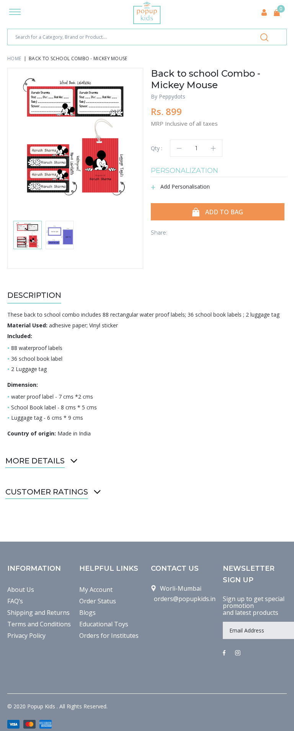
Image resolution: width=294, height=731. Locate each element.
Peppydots (172, 96)
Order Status (97, 601)
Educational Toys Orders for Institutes (109, 630)
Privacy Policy (26, 635)
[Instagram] (237, 653)
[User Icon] (264, 12)
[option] (75, 136)
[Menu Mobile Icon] (15, 12)
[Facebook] (224, 653)
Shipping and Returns (38, 612)
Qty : (156, 148)
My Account (96, 589)
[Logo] (147, 12)
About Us (20, 589)
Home (14, 58)
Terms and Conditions (39, 624)
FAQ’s (15, 601)
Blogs (87, 612)
